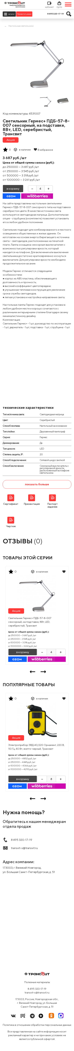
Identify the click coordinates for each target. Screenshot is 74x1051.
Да (41, 443)
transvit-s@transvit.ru (37, 992)
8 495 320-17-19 (37, 988)
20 (41, 454)
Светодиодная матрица (52, 414)
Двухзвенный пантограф (52, 431)
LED (42, 448)
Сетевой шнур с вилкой (52, 460)
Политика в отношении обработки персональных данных (37, 1024)
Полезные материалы (37, 982)
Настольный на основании (53, 426)
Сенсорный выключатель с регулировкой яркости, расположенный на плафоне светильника (54, 469)
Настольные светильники (21, 25)
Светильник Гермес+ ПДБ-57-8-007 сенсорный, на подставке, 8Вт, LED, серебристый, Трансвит (29, 622)
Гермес (43, 437)
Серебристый (47, 420)
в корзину (13, 188)
